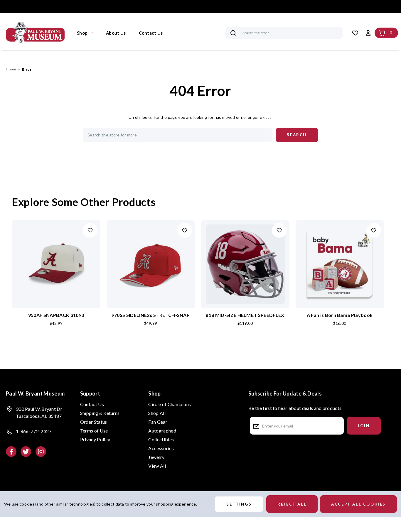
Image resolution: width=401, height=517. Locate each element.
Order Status (93, 422)
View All (157, 466)
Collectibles (161, 439)
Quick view (56, 254)
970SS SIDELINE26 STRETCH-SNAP (151, 315)
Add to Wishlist (90, 230)
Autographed (162, 430)
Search (233, 32)
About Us (116, 33)
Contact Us (151, 33)
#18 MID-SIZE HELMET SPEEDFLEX (245, 315)
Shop (82, 33)
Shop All (157, 413)
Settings (239, 504)
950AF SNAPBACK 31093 (56, 315)
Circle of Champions (169, 404)
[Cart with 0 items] (382, 33)
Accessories (161, 448)
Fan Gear (157, 422)
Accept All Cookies (358, 504)
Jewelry (156, 457)
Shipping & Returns (100, 413)
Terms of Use (94, 430)
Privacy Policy (95, 439)
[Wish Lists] (355, 33)
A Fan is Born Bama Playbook (340, 315)
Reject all (291, 504)
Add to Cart (56, 273)
